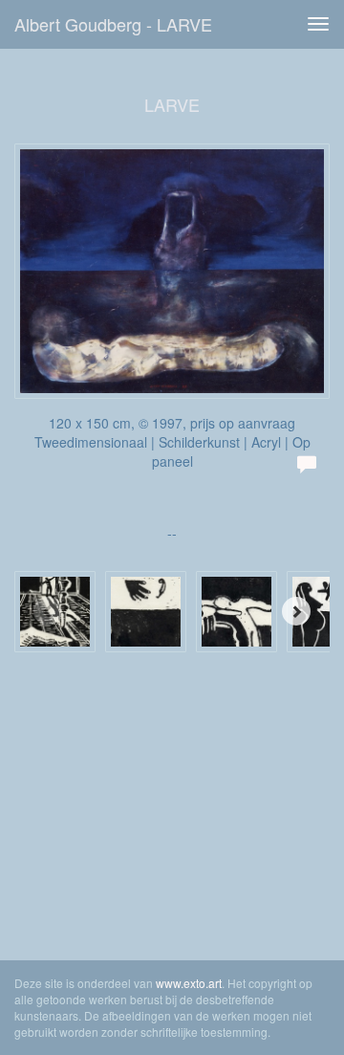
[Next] (296, 611)
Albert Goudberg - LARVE (113, 23)
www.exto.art (189, 983)
